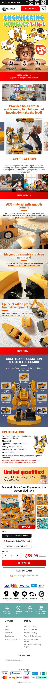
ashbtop (29, 682)
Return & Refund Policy (31, 640)
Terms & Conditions (32, 636)
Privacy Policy (30, 626)
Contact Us (9, 636)
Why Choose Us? (12, 639)
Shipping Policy (30, 633)
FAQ (7, 626)
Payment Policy (30, 629)
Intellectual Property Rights (32, 646)
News (7, 629)
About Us (9, 633)
